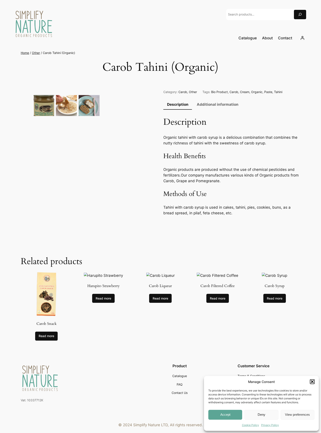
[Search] (300, 14)
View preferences (297, 414)
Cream (244, 92)
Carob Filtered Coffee (217, 286)
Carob (182, 92)
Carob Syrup (275, 286)
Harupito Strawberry (103, 286)
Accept (225, 414)
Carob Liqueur (160, 286)
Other (36, 53)
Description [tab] (177, 104)
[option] (66, 105)
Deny (261, 414)
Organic (256, 92)
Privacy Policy (270, 425)
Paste (268, 92)
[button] (312, 381)
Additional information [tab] (217, 104)
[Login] (302, 38)
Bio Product (219, 92)
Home (25, 53)
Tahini (278, 92)
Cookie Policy (250, 425)
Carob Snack (46, 324)
